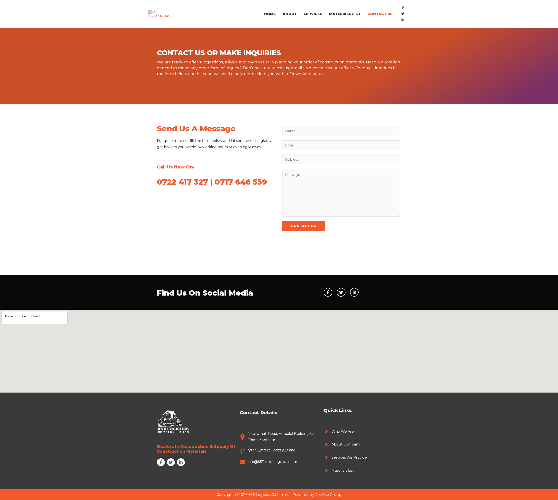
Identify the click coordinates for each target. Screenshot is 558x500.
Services (313, 14)
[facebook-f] (403, 8)
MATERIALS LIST (345, 14)
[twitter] (403, 14)
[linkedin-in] (403, 20)
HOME (270, 14)
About (290, 14)
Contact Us (380, 14)
